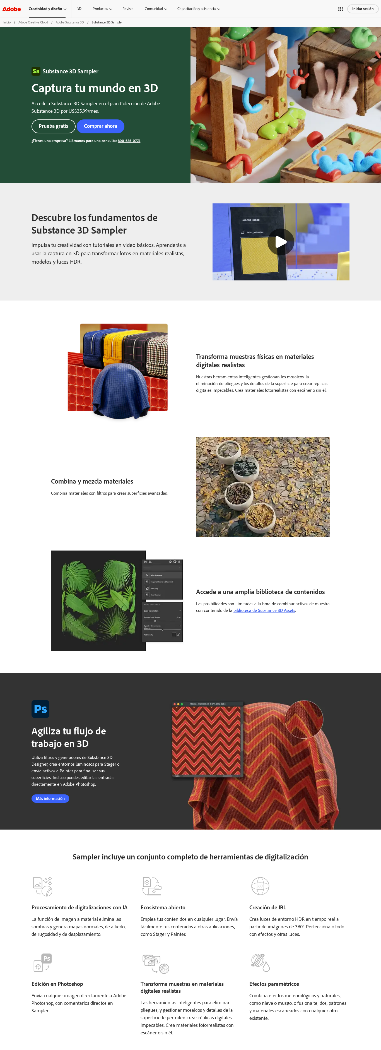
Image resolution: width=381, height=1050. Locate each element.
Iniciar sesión (363, 8)
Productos (100, 8)
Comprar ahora (100, 126)
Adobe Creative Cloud (33, 22)
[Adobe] (11, 9)
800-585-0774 (129, 140)
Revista (128, 8)
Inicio (7, 22)
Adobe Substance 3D (70, 22)
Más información (50, 798)
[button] (340, 8)
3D (79, 8)
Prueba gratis (53, 126)
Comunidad (154, 8)
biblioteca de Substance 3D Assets (264, 610)
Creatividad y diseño (45, 8)
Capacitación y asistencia (196, 8)
